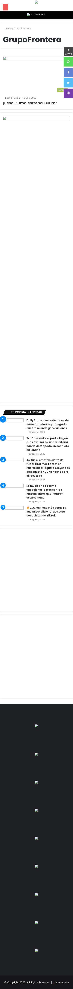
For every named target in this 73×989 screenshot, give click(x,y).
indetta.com (62, 982)
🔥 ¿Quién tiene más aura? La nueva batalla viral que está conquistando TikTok (46, 511)
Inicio (8, 28)
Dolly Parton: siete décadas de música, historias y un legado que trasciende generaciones (47, 424)
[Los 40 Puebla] (36, 14)
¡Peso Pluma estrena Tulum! (30, 103)
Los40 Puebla (12, 97)
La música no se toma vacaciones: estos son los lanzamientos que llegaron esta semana (44, 491)
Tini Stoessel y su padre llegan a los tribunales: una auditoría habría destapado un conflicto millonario (47, 444)
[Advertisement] (36, 570)
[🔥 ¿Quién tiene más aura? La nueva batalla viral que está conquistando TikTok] (13, 513)
